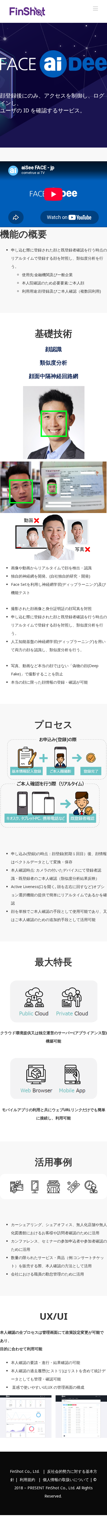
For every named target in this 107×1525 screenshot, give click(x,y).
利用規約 (27, 1479)
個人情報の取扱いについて (66, 1479)
